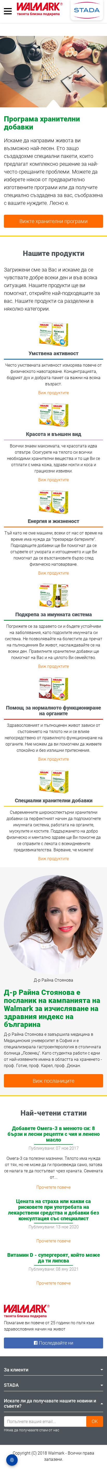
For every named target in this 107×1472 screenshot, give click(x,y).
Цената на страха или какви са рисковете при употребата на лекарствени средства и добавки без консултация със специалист (53, 1210)
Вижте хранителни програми (53, 221)
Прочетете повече (53, 1187)
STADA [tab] (11, 1385)
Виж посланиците (53, 1081)
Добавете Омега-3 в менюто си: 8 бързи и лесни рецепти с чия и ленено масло (54, 1134)
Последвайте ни (55, 1343)
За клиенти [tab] (16, 1369)
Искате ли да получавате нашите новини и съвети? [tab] (50, 1403)
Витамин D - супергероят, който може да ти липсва (53, 1258)
